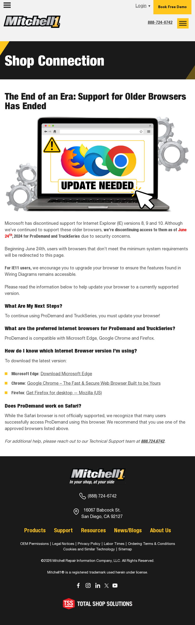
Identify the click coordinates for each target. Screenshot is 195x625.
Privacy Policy (89, 544)
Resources (93, 530)
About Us (160, 530)
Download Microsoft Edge (66, 373)
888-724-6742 (160, 22)
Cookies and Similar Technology (89, 549)
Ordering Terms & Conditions (151, 544)
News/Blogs (128, 530)
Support (63, 530)
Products (35, 530)
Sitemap (125, 549)
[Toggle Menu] (183, 23)
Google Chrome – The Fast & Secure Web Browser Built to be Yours (94, 383)
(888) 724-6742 (102, 495)
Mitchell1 (32, 23)
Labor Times (113, 544)
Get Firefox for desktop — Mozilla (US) (64, 392)
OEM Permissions (34, 544)
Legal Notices (63, 544)
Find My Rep (16, 15)
